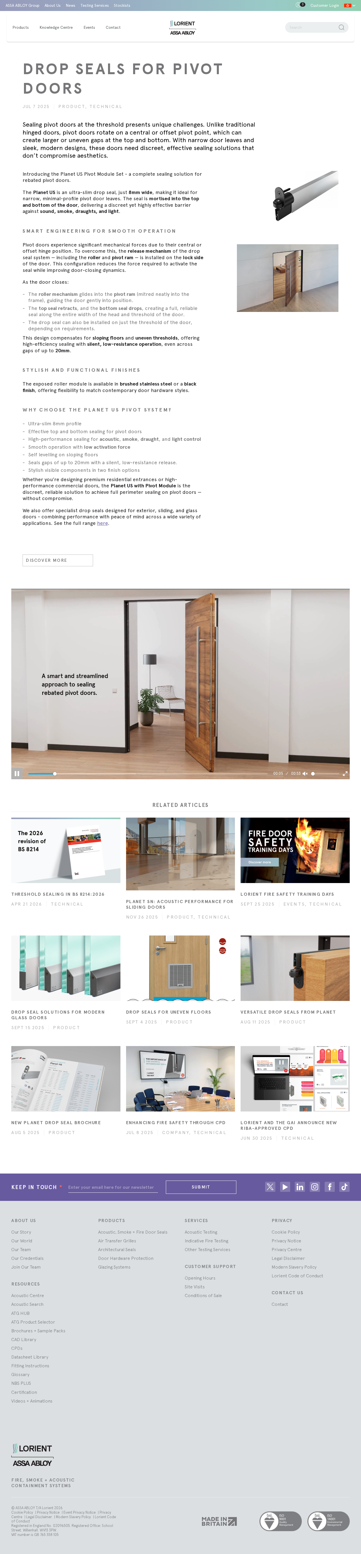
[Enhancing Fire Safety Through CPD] (180, 1078)
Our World (21, 1240)
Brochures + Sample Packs (38, 1330)
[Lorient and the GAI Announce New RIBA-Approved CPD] (295, 1078)
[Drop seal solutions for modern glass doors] (65, 968)
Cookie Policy (286, 1231)
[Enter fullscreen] (345, 773)
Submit (201, 1187)
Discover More (46, 560)
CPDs (17, 1348)
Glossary (20, 1374)
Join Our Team (26, 1266)
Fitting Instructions (30, 1365)
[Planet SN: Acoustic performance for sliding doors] (180, 854)
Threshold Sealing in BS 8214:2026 (58, 894)
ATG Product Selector (33, 1321)
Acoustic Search (27, 1304)
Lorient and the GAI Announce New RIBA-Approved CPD (289, 1125)
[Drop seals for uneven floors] (180, 968)
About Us (53, 5)
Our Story (21, 1231)
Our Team (21, 1249)
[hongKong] (349, 5)
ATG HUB (20, 1313)
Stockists (122, 5)
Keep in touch (37, 1187)
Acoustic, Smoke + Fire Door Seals (133, 1231)
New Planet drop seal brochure (56, 1122)
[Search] (341, 27)
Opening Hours (200, 1277)
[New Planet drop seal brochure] (65, 1078)
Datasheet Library (29, 1356)
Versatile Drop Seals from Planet (288, 1012)
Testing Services (94, 5)
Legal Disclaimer (288, 1258)
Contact (280, 1304)
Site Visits (195, 1286)
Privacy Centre (287, 1249)
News (70, 5)
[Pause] (17, 773)
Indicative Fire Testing (206, 1240)
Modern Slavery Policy (294, 1266)
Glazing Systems (114, 1266)
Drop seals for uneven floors (169, 1012)
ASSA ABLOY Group (22, 5)
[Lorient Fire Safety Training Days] (295, 850)
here (102, 523)
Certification (24, 1392)
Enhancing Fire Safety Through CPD (176, 1122)
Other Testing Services (207, 1249)
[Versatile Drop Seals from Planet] (295, 968)
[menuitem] (23, 27)
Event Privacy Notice (79, 1512)
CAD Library (23, 1339)
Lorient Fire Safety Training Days (287, 894)
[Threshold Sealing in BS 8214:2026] (65, 850)
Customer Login (325, 5)
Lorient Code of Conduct (297, 1275)
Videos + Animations (31, 1400)
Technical (106, 106)
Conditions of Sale (203, 1295)
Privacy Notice (286, 1240)
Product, (73, 106)
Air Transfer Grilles (117, 1240)
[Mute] (305, 773)
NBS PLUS (21, 1383)
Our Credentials (27, 1258)
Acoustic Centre (27, 1295)
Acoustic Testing (201, 1231)
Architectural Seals (117, 1249)
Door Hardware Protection (125, 1258)
